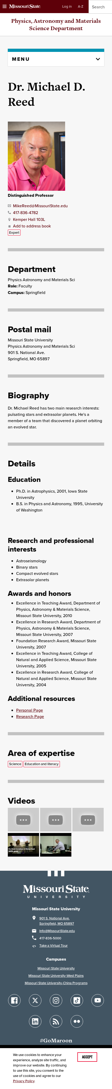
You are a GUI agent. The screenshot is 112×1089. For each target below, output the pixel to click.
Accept (87, 1057)
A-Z (80, 6)
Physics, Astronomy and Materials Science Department (56, 24)
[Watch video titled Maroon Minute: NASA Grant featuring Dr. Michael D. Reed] (23, 855)
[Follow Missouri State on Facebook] (14, 1000)
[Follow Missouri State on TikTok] (77, 1000)
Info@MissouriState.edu (57, 930)
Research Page (30, 716)
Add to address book (32, 226)
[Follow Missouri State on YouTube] (97, 1000)
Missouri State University (56, 968)
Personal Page (29, 710)
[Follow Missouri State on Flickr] (77, 1021)
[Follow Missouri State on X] (35, 1000)
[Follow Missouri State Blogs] (56, 1021)
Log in (67, 6)
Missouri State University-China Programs (56, 983)
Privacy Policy (23, 1081)
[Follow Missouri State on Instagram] (56, 1000)
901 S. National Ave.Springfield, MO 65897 (56, 921)
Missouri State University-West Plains (56, 975)
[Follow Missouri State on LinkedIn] (35, 1021)
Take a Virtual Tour (53, 945)
